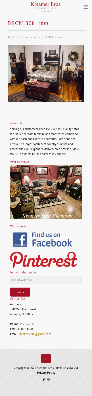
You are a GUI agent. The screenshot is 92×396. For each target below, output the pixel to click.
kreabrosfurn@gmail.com (35, 334)
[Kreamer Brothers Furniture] (46, 6)
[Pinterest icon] (48, 380)
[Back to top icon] (46, 358)
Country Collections (26, 37)
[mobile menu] (86, 7)
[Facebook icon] (43, 380)
